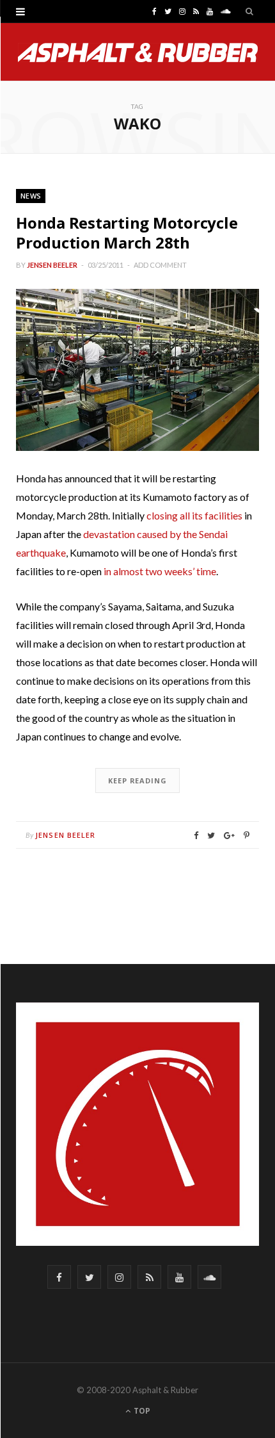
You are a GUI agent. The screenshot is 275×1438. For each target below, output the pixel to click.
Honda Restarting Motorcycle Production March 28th (127, 232)
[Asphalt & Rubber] (138, 52)
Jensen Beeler (52, 265)
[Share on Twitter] (211, 835)
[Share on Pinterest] (246, 835)
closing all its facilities (194, 515)
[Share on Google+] (229, 835)
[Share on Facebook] (196, 835)
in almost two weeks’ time (160, 571)
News (30, 195)
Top (141, 1410)
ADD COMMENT (160, 265)
